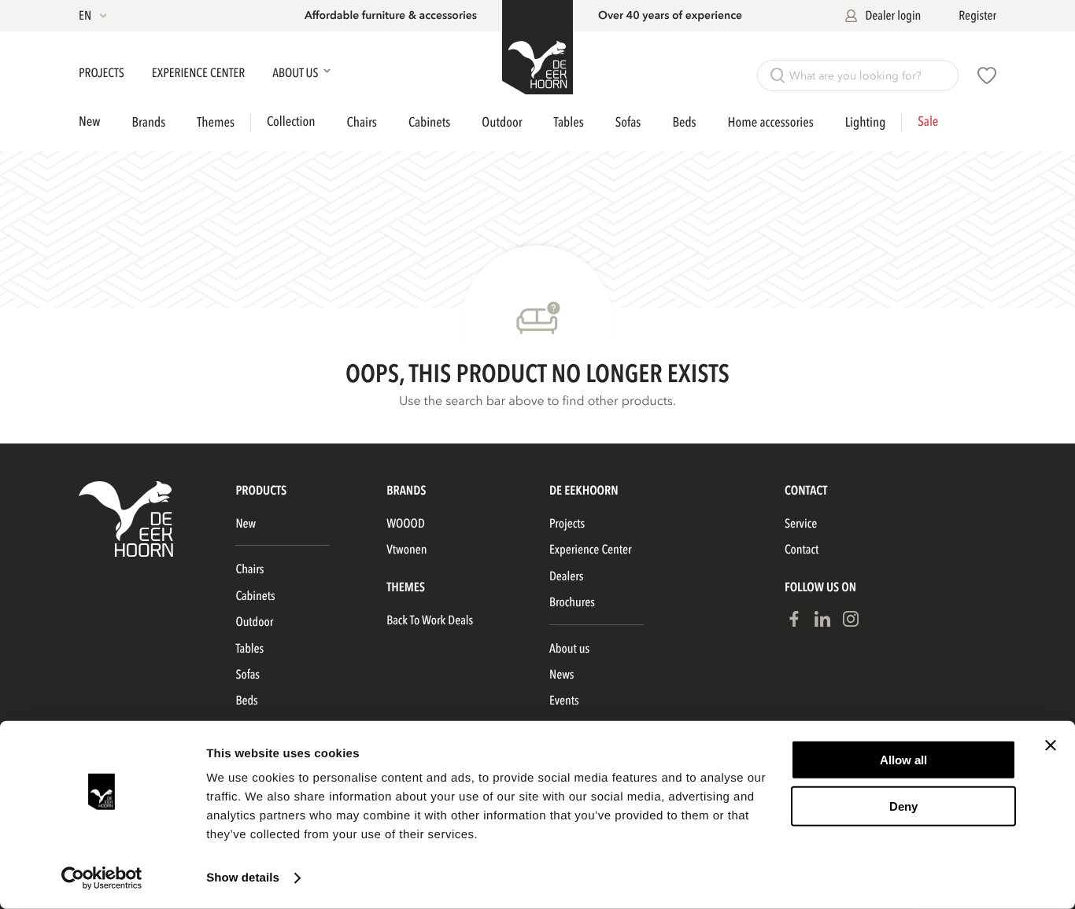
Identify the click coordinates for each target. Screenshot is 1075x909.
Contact (801, 549)
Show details (242, 878)
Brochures (572, 602)
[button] (94, 15)
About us (569, 648)
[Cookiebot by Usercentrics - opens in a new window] (102, 878)
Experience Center (199, 73)
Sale (928, 122)
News (561, 674)
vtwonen (406, 549)
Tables (569, 123)
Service (801, 523)
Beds (684, 123)
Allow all (903, 760)
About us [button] (296, 73)
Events (564, 700)
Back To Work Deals (429, 620)
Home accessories (771, 123)
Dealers (566, 576)
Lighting (865, 123)
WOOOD (405, 523)
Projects (103, 73)
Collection (291, 122)
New (89, 122)
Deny (903, 805)
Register (977, 15)
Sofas (628, 123)
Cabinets (429, 123)
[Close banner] (1050, 745)
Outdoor (502, 123)
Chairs (361, 123)
